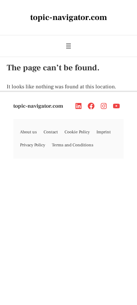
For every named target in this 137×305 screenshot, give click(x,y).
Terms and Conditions (72, 145)
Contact (51, 132)
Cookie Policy (77, 132)
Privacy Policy (32, 145)
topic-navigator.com (38, 105)
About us (28, 132)
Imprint (103, 132)
